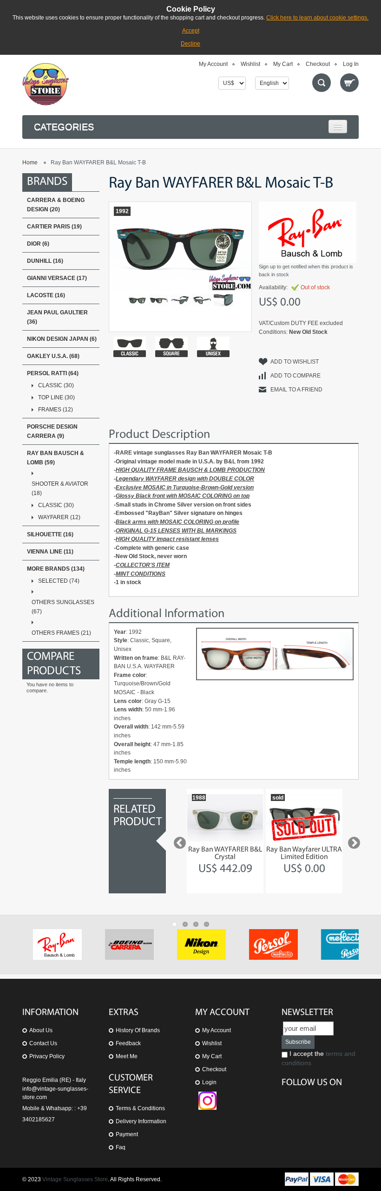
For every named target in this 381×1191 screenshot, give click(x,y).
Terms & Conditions (140, 1108)
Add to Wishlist (294, 361)
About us (41, 1030)
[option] (225, 841)
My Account (213, 64)
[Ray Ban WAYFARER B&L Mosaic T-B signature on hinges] (223, 300)
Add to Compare (295, 375)
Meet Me (127, 1056)
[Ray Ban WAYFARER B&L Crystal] (225, 817)
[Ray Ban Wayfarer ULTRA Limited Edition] (304, 817)
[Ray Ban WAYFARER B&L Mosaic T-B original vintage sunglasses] (158, 300)
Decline (190, 43)
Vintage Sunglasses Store (75, 1179)
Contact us (43, 1043)
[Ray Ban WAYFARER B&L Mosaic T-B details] (180, 300)
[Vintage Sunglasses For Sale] (45, 84)
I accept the (318, 1058)
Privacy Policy (47, 1056)
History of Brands (138, 1030)
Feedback (128, 1043)
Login (209, 1082)
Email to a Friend (296, 389)
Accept (190, 30)
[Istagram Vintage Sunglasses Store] (207, 1096)
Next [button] (351, 841)
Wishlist (250, 64)
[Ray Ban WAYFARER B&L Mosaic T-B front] (137, 300)
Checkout (318, 64)
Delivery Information (141, 1121)
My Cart (283, 64)
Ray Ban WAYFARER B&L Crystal (225, 853)
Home (30, 162)
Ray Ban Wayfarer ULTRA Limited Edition (304, 853)
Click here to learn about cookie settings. (317, 17)
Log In (351, 64)
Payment (127, 1134)
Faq (120, 1147)
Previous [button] (177, 841)
